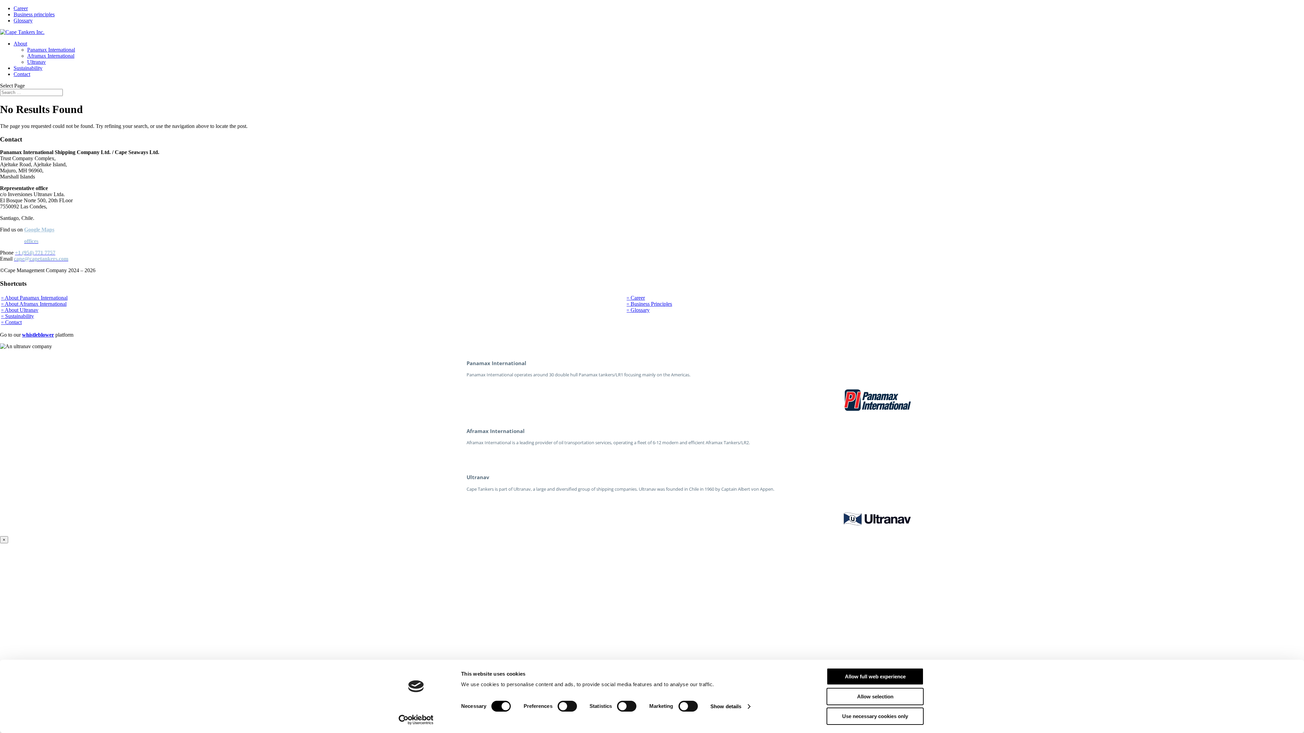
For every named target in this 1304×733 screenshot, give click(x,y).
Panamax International (51, 50)
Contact (22, 74)
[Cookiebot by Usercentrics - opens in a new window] (416, 720)
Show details (725, 706)
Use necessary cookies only (875, 716)
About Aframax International (34, 304)
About (20, 43)
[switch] (567, 706)
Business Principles (649, 304)
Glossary (23, 20)
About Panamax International (34, 298)
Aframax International (50, 56)
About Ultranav (19, 310)
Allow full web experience (875, 676)
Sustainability (28, 68)
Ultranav (36, 62)
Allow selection (875, 696)
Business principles (34, 14)
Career (21, 8)
